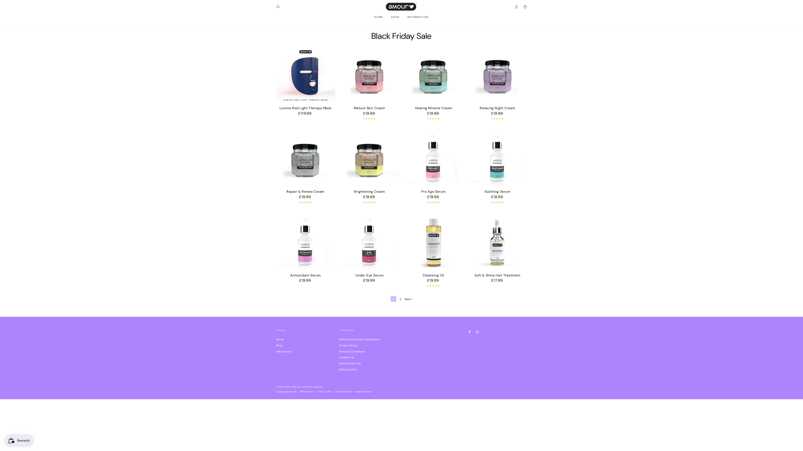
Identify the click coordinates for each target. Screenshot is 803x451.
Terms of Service (350, 363)
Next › (408, 299)
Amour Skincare (293, 386)
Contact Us (346, 357)
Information (283, 351)
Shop (279, 345)
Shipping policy (363, 391)
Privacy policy (324, 391)
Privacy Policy (348, 345)
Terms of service (343, 391)
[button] (278, 6)
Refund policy (348, 369)
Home (280, 339)
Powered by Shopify (286, 391)
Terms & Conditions (352, 351)
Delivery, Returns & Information (359, 339)
